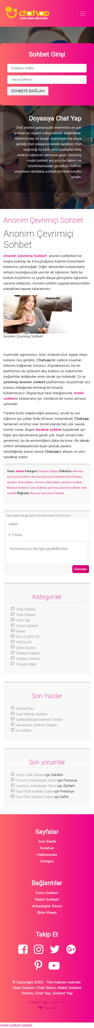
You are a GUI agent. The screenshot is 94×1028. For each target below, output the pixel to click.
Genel (21, 631)
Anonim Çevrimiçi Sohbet (43, 220)
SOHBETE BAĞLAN (27, 91)
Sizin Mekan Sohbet (31, 714)
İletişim (47, 861)
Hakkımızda (47, 854)
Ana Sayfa (47, 841)
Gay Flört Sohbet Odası (34, 791)
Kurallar (47, 848)
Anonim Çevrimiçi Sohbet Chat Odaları (56, 477)
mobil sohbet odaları (16, 1025)
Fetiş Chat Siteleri (30, 774)
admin (20, 471)
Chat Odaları (26, 609)
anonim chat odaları (20, 482)
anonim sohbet (72, 482)
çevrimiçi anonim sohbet (63, 488)
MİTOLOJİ (23, 642)
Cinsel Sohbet (27, 625)
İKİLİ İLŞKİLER (27, 636)
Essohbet (23, 730)
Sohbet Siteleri (28, 658)
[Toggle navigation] (83, 13)
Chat (53, 1007)
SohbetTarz (25, 708)
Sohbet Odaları (48, 471)
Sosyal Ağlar (26, 664)
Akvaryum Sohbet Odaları (36, 725)
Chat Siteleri (26, 614)
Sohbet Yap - (40, 1002)
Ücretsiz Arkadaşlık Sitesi (36, 780)
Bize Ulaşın (47, 912)
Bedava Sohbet (17, 488)
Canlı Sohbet (37, 488)
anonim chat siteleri (47, 482)
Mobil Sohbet (47, 899)
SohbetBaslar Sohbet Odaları (39, 719)
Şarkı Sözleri (26, 647)
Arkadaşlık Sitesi (47, 906)
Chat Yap (23, 620)
